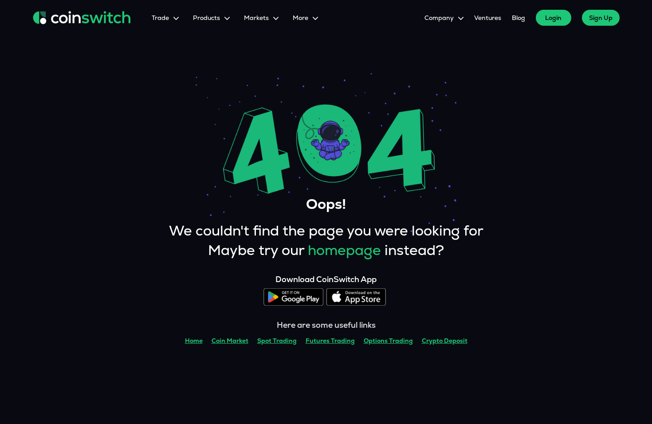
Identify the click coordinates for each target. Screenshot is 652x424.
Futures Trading (330, 341)
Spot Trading (277, 341)
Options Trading (388, 341)
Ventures (487, 18)
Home (194, 341)
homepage (344, 250)
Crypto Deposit (444, 341)
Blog (518, 18)
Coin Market (230, 341)
